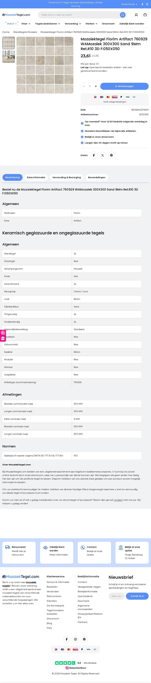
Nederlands (127, 4)
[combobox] (82, 14)
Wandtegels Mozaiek (25, 32)
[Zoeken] (122, 15)
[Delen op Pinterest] (111, 155)
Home (6, 32)
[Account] (136, 15)
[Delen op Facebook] (93, 155)
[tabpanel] (71, 346)
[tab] (12, 177)
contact (118, 500)
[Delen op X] (102, 155)
